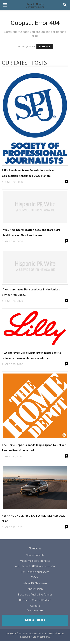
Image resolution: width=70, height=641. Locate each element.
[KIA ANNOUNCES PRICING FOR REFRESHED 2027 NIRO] (35, 487)
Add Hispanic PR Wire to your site (35, 566)
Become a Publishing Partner (35, 594)
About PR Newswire (35, 583)
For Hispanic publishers (35, 572)
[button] (65, 5)
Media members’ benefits (35, 561)
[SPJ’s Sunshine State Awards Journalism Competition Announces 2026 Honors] (35, 118)
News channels (35, 555)
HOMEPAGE (44, 47)
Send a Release (35, 620)
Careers (35, 606)
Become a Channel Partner (35, 600)
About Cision (35, 589)
